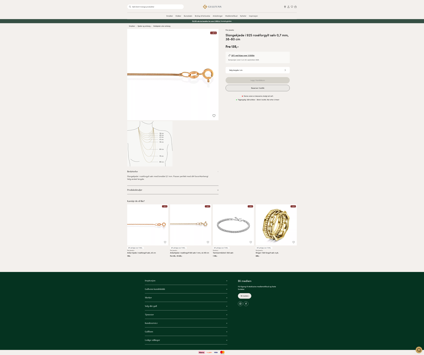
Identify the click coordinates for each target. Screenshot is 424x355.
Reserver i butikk (257, 88)
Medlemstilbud (231, 16)
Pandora (215, 250)
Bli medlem (245, 296)
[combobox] (155, 6)
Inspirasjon (253, 16)
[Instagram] (240, 303)
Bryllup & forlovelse (202, 16)
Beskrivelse (132, 171)
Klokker (178, 16)
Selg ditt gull (151, 306)
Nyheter (243, 16)
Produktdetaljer (134, 190)
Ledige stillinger (152, 340)
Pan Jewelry (230, 30)
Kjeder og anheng (144, 26)
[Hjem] (212, 7)
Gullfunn (149, 331)
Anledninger (218, 16)
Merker (148, 297)
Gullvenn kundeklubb (155, 289)
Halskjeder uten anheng (161, 26)
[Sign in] (288, 7)
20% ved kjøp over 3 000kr (243, 55)
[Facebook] (246, 303)
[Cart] (295, 6)
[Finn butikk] (285, 7)
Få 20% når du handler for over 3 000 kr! (206, 21)
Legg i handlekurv (257, 80)
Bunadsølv (188, 16)
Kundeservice (151, 323)
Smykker (169, 16)
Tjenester (149, 314)
